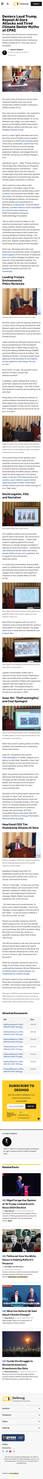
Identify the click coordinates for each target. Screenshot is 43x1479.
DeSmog (24, 4)
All (20, 1112)
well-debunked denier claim (14, 550)
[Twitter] (7, 1451)
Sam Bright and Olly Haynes (14, 1267)
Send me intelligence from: (11, 1114)
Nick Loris (6, 257)
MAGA (10, 1221)
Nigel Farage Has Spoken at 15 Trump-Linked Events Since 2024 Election (19, 1204)
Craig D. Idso (7, 633)
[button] (21, 1408)
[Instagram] (14, 1451)
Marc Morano (19, 207)
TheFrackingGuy (9, 757)
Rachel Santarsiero (10, 1372)
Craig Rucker (19, 205)
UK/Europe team (24, 1118)
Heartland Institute (24, 141)
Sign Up (31, 1106)
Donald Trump (17, 130)
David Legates (8, 255)
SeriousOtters (14, 1473)
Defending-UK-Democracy (18, 1277)
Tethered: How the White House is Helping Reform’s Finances (19, 1260)
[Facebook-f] (3, 1451)
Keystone (21, 359)
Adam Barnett (9, 1211)
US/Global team (23, 1115)
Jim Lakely (7, 196)
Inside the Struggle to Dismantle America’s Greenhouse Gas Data (17, 1365)
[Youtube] (10, 1451)
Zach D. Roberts (16, 50)
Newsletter (6, 1448)
